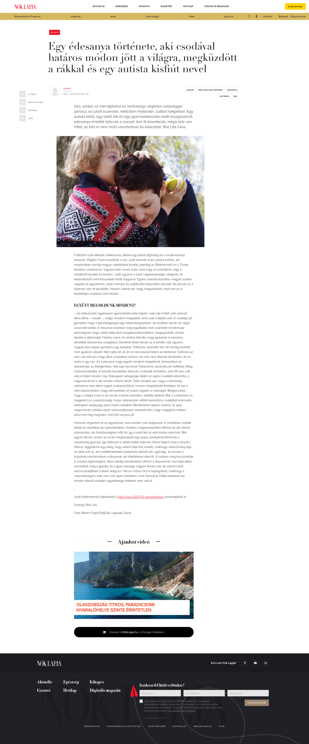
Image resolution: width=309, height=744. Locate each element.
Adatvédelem (157, 726)
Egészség (122, 6)
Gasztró (166, 6)
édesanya (232, 90)
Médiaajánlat (203, 726)
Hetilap (188, 6)
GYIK (222, 726)
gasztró (229, 16)
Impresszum (92, 726)
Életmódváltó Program (27, 16)
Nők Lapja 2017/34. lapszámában (141, 497)
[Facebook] (256, 16)
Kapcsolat (180, 726)
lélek (192, 16)
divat (113, 16)
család (190, 90)
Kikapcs (144, 6)
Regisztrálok (298, 16)
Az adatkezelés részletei (182, 710)
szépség (75, 16)
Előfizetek (295, 6)
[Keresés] (249, 16)
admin (67, 88)
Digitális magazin (217, 6)
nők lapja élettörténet (210, 90)
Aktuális (99, 6)
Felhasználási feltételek (124, 726)
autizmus (224, 96)
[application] (134, 585)
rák (235, 96)
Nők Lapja (25, 6)
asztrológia (152, 16)
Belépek (283, 16)
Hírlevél (267, 16)
